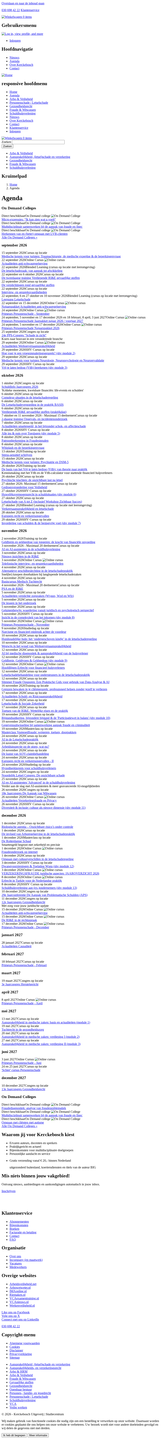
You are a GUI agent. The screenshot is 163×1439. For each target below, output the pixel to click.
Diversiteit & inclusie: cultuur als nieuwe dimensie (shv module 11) (43, 807)
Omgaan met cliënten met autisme (23, 1122)
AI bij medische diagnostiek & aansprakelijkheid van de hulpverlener (45, 653)
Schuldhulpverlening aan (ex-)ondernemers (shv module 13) (39, 887)
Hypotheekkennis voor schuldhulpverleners (29, 768)
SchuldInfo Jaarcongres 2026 (20, 386)
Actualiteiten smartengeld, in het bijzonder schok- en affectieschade (44, 426)
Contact (14, 68)
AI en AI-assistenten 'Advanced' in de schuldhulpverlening (38, 782)
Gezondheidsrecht (21, 106)
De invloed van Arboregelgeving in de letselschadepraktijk (38, 834)
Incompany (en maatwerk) (26, 1260)
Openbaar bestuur (21, 1389)
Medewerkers (18, 1267)
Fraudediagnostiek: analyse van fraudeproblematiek (34, 1108)
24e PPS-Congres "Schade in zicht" (24, 335)
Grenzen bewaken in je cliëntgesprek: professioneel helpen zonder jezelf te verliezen (54, 689)
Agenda (14, 61)
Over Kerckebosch (21, 64)
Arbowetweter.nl (20, 1287)
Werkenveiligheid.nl (22, 1305)
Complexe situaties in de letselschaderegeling (30, 397)
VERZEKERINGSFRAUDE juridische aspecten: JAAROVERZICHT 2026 (50, 873)
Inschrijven (9, 1191)
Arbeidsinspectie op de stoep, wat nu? (25, 746)
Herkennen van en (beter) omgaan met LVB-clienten (35, 233)
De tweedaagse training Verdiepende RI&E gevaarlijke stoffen (41, 278)
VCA (13, 1404)
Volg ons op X (11, 1316)
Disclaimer (16, 1350)
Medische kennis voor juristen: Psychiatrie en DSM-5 (35, 462)
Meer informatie (38, 1435)
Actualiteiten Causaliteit (16, 946)
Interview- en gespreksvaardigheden (24, 292)
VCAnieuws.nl (19, 1302)
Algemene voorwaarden (25, 1343)
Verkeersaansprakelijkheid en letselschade (28, 508)
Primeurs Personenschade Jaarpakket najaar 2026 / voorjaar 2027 (42, 321)
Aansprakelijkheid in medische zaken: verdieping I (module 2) (41, 1036)
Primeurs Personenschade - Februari (24, 965)
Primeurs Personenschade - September (25, 313)
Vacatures (16, 1263)
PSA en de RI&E (12, 588)
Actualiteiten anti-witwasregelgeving (25, 263)
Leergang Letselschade (16, 299)
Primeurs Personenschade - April (22, 1003)
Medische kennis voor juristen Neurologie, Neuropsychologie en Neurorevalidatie (53, 360)
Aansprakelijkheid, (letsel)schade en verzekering (40, 157)
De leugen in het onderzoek (19, 603)
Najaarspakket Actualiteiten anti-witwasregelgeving (34, 306)
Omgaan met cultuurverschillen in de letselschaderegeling (38, 859)
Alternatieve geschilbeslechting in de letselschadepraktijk (37, 570)
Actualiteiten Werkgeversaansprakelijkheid (28, 346)
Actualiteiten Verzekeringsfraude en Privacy (29, 800)
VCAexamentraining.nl (24, 1298)
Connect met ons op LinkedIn (20, 1319)
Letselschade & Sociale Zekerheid (23, 703)
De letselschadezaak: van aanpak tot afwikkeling (32, 270)
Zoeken (6, 142)
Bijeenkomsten (19, 1225)
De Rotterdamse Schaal (16, 841)
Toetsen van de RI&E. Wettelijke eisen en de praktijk (35, 710)
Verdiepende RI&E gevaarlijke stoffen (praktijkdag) (34, 412)
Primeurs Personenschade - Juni (21, 1063)
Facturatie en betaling (23, 1232)
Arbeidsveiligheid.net (23, 1284)
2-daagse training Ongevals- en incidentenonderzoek (34, 419)
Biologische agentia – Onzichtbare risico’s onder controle (37, 826)
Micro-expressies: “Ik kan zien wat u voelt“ (29, 219)
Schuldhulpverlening (23, 113)
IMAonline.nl (18, 1291)
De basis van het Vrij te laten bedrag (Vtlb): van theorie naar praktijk (44, 469)
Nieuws (14, 57)
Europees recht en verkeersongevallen (25, 516)
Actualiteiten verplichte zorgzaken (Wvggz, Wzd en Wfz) (38, 596)
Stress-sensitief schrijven (17, 455)
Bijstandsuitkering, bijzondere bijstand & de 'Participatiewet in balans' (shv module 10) (56, 718)
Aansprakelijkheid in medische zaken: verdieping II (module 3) (41, 1044)
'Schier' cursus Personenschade (21, 1070)
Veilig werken (18, 1407)
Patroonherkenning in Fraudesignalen (25, 440)
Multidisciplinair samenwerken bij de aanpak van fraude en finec (42, 226)
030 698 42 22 (11, 10)
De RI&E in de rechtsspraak (19, 920)
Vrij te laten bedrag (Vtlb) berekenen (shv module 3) (34, 367)
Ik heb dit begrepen (14, 1435)
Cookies (15, 1346)
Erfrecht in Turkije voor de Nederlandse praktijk (32, 880)
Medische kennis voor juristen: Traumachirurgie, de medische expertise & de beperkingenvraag (61, 256)
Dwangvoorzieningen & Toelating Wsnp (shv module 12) (38, 866)
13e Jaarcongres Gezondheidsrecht (23, 1089)
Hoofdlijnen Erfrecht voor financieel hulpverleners (33, 667)
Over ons (15, 1256)
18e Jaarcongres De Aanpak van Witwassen (29, 793)
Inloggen (15, 40)
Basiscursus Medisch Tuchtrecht (22, 581)
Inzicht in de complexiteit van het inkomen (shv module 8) (38, 617)
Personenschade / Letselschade (29, 102)
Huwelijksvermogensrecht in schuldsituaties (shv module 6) (39, 494)
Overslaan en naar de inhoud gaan (23, 3)
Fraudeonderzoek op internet (20, 852)
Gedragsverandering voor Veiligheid (24, 487)
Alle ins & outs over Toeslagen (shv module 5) (31, 433)
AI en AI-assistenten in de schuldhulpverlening (31, 549)
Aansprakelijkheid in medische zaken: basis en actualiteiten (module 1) (46, 1022)
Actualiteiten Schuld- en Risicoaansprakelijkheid (32, 696)
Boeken (14, 1228)
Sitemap (15, 1357)
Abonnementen (19, 1221)
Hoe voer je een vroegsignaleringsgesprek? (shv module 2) (38, 353)
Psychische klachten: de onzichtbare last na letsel (32, 480)
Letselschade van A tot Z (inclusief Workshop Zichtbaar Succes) (42, 501)
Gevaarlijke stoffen (21, 1382)
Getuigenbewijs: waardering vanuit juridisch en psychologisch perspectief (48, 610)
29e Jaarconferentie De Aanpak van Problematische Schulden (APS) (44, 895)
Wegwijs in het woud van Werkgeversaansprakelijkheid (36, 646)
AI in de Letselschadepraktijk (20, 739)
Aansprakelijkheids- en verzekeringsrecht (35, 1368)
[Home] (7, 75)
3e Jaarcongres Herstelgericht (20, 984)
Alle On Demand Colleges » (19, 237)
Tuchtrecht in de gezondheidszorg (23, 1029)
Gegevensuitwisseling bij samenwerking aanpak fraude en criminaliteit (46, 725)
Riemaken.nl (17, 1294)
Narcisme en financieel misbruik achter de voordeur (34, 631)
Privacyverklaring (21, 1354)
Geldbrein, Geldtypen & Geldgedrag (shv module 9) (34, 660)
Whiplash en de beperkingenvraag (23, 447)
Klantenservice (30, 10)
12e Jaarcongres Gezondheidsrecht (23, 902)
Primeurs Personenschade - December (25, 927)
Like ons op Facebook (16, 1312)
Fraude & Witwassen (23, 109)
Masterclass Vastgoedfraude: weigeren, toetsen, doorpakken (39, 732)
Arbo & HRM (18, 1371)
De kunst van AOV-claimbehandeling (25, 753)
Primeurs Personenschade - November (25, 624)
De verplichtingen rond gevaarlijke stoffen (28, 285)
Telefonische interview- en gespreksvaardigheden (32, 563)
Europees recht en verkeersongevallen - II (28, 761)
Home (13, 92)
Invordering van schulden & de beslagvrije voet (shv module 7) (41, 523)
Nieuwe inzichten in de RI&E (20, 556)
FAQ (13, 1239)
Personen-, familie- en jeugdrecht (30, 1393)
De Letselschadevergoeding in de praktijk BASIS (33, 404)
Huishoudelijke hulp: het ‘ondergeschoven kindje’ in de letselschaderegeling (49, 639)
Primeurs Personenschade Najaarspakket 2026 (30, 328)
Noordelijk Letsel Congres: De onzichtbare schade (33, 775)
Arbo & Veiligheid (21, 99)
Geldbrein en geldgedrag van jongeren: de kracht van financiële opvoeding (48, 542)
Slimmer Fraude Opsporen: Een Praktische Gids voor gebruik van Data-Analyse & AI (55, 682)
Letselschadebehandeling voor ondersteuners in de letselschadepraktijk (46, 675)
